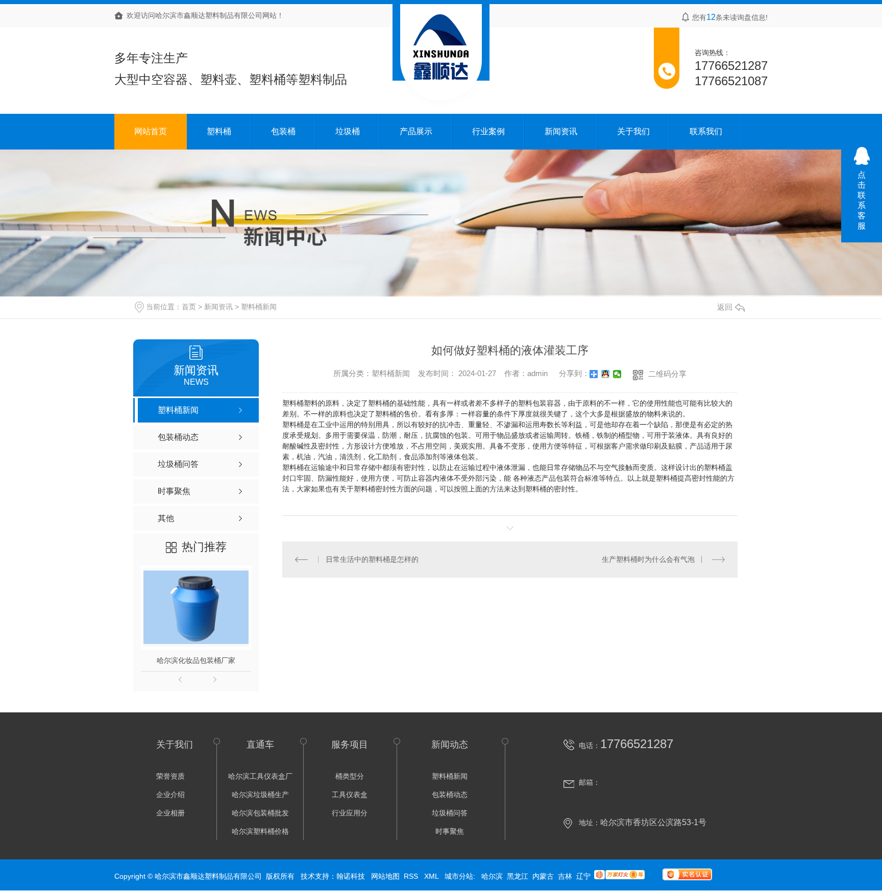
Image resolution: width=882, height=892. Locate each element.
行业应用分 (350, 813)
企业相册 (170, 813)
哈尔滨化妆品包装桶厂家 (196, 660)
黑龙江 (517, 876)
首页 (189, 307)
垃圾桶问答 (450, 813)
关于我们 (633, 131)
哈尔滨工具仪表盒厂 (260, 776)
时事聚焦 (449, 831)
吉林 (565, 876)
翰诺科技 (350, 876)
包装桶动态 (450, 794)
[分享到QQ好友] (605, 374)
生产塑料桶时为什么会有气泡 (648, 559)
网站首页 (150, 131)
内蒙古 (543, 876)
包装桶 (283, 131)
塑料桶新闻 (259, 307)
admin (537, 372)
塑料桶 (219, 131)
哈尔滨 (492, 876)
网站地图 (385, 876)
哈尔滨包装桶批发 (260, 813)
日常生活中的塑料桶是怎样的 (372, 559)
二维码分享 (667, 373)
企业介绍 (170, 794)
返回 (724, 307)
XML (432, 876)
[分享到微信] (617, 374)
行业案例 (488, 131)
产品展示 (416, 131)
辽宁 (583, 876)
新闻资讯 (561, 131)
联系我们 (706, 131)
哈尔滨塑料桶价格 (260, 831)
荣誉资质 (170, 776)
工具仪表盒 (350, 794)
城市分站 (459, 876)
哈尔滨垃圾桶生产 (260, 794)
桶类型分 (349, 776)
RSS (412, 876)
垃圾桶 (347, 131)
